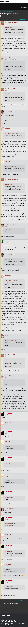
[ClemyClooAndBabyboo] (2, 23)
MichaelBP (7, 27)
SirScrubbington (9, 111)
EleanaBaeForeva (9, 508)
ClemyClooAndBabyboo (11, 22)
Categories (23, 7)
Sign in (1, 603)
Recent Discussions (7, 610)
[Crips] (2, 336)
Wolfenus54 (8, 161)
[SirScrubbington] (2, 112)
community (23, 616)
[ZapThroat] (2, 241)
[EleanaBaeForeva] (2, 509)
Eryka (6, 413)
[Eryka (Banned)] (2, 414)
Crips (6, 335)
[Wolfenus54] (2, 161)
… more (7, 34)
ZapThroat (7, 241)
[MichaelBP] (2, 58)
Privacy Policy (8, 624)
